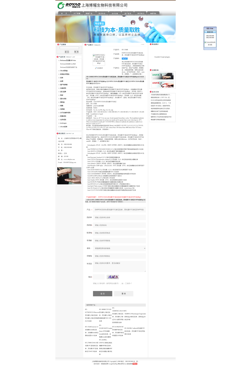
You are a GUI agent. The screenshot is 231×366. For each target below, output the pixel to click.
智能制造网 (104, 364)
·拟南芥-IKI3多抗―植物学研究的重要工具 (163, 106)
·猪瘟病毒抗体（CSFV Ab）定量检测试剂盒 (164, 97)
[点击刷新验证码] (113, 277)
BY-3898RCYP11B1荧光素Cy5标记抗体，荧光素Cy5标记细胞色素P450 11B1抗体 (105, 315)
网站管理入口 (122, 364)
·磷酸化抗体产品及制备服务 (159, 111)
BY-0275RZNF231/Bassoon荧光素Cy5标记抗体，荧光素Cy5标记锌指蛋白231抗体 (92, 315)
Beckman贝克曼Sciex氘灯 (68, 64)
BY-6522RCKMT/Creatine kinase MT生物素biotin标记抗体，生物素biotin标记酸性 (105, 331)
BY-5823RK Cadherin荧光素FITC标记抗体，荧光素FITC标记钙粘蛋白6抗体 (135, 331)
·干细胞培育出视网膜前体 (158, 114)
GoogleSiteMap (113, 364)
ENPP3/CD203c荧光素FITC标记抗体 (109, 197)
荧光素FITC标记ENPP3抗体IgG (131, 197)
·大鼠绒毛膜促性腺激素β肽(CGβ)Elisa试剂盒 (164, 95)
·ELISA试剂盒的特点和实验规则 (160, 100)
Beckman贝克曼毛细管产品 (68, 67)
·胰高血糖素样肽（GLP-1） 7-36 (160, 103)
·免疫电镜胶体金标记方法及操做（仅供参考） (165, 108)
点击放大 (100, 68)
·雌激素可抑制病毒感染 (157, 119)
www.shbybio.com (69, 159)
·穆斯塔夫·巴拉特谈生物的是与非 (161, 117)
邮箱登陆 (130, 364)
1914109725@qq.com (69, 162)
